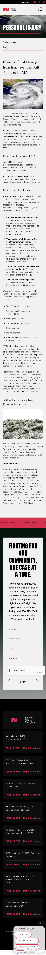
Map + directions (31, 841)
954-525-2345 (39, 2)
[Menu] (41, 10)
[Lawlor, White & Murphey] (8, 9)
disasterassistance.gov (13, 165)
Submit (23, 682)
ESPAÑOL (26, 2)
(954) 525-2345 (13, 771)
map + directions (31, 771)
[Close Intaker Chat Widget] (43, 923)
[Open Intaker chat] (17, 954)
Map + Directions (31, 748)
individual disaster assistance (23, 133)
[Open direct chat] (39, 923)
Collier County (22, 522)
